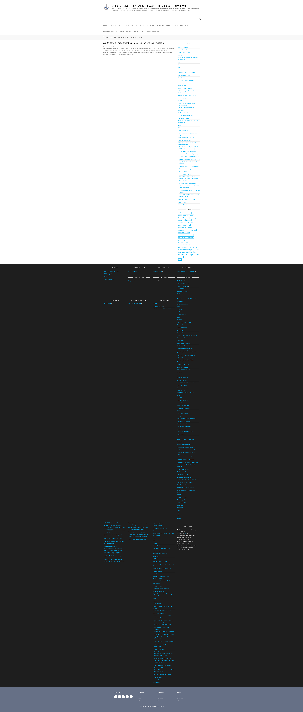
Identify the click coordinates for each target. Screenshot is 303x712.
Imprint (121, 31)
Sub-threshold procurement (185, 482)
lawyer (183, 237)
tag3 (183, 252)
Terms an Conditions (133, 31)
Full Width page (182, 85)
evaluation (181, 232)
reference (195, 247)
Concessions (180, 340)
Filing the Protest (182, 385)
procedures (190, 237)
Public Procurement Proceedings (162, 309)
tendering (181, 254)
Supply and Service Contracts (185, 487)
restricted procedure (184, 249)
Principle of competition (183, 421)
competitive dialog (182, 327)
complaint (180, 330)
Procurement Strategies (185, 169)
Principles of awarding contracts (137, 539)
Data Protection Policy (150, 31)
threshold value (181, 502)
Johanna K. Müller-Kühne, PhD (186, 107)
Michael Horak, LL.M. (183, 118)
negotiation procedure (183, 408)
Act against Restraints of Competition (187, 299)
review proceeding (182, 474)
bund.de (179, 319)
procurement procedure (184, 426)
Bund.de (155, 303)
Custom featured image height (186, 72)
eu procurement (182, 230)
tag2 (179, 252)
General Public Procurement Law (115, 25)
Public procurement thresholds (137, 532)
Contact (180, 67)
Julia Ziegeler (181, 110)
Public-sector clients (185, 174)
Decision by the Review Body (185, 348)
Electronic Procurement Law (186, 80)
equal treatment (182, 225)
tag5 (191, 252)
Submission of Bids (182, 485)
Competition (180, 325)
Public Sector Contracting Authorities (187, 462)
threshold (188, 254)
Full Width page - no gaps (160, 561)
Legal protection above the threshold (189, 159)
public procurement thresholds (185, 457)
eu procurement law (182, 377)
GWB (195, 235)
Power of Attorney (110, 31)
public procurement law (185, 247)
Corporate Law (132, 281)
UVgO (178, 510)
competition (181, 220)
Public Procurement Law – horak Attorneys (149, 6)
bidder (191, 215)
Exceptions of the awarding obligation (189, 154)
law (179, 237)
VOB (196, 257)
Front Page (181, 83)
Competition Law (157, 271)
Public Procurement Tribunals (185, 459)
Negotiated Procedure (183, 405)
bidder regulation (195, 218)
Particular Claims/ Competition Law (189, 166)
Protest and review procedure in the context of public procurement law (188, 546)
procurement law (183, 242)
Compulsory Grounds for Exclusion (187, 335)
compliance (180, 332)
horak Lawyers (109, 46)
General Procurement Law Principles (189, 156)
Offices (187, 25)
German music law (182, 283)
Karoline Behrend (183, 113)
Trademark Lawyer (182, 294)
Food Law (155, 281)
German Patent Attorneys (111, 271)
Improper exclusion (182, 400)
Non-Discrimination (182, 413)
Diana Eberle (181, 78)
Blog (159, 25)
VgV (178, 513)
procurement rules (182, 429)
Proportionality (181, 434)
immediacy (180, 397)
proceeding (181, 240)
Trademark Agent (182, 291)
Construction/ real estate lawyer (186, 271)
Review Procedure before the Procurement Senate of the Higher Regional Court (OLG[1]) (188, 178)
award (180, 215)
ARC (178, 306)
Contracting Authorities (183, 346)
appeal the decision (182, 304)
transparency (195, 254)
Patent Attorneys (108, 279)
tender (196, 252)
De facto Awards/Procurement (187, 151)
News (179, 125)
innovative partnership (183, 403)
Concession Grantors (183, 338)
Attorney (188, 213)
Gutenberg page (182, 98)
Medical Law (107, 303)
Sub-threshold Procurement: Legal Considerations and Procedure (133, 43)
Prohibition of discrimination (185, 431)
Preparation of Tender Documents (186, 418)
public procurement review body (186, 450)
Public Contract (183, 171)
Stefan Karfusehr (182, 202)
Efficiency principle (182, 367)
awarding (185, 215)
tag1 (198, 249)
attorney (179, 309)
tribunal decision (188, 257)
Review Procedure (182, 472)
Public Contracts (181, 442)
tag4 (187, 252)
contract (188, 220)
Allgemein (180, 301)
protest (179, 437)
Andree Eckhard (182, 50)
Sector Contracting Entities (184, 477)
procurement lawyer (184, 245)
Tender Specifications (183, 500)
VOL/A (180, 259)
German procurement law (185, 235)
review (193, 249)
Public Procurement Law (184, 140)
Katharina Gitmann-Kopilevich (186, 115)
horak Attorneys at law (134, 303)
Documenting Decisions (183, 364)
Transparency (181, 507)
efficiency (190, 222)
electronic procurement (183, 369)
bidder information (183, 218)
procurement (189, 240)
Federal (188, 232)
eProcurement (181, 375)
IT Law (105, 276)
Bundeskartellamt (158, 306)
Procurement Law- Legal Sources (187, 137)
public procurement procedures (186, 447)
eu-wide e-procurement (185, 227)
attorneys (194, 213)
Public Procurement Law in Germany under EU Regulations (187, 530)
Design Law (180, 281)
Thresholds (180, 505)
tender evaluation (182, 497)
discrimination (182, 222)
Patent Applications (182, 286)
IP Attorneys (107, 274)
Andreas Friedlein (183, 47)
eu (189, 225)
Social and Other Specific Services (186, 479)
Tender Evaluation (184, 187)
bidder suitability (181, 314)
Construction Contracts (183, 343)
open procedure (181, 416)
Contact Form (178, 25)
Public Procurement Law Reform (142, 25)
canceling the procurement (184, 322)
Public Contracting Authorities (185, 439)
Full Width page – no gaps (185, 88)
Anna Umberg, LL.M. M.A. (185, 52)
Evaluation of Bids (182, 380)
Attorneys (166, 25)
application (181, 213)
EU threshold (192, 230)
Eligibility (179, 372)
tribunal (180, 257)
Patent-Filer (180, 288)
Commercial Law (132, 271)
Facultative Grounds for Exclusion (186, 383)
